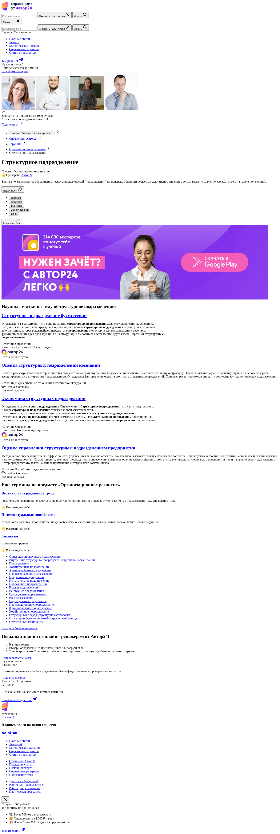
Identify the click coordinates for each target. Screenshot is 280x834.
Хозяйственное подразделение (29, 611)
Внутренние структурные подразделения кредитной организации (52, 560)
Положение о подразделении (28, 584)
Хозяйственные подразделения (29, 566)
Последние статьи (21, 764)
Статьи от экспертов (22, 52)
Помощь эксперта (20, 768)
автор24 (10, 717)
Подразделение (19, 563)
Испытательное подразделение (29, 580)
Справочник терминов (24, 49)
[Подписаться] (21, 124)
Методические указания (24, 747)
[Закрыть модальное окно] (5, 799)
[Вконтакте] (4, 734)
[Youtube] (14, 734)
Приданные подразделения (26, 577)
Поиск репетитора (21, 774)
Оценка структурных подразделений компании (51, 365)
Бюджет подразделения (24, 587)
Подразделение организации (27, 594)
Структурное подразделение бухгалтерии (44, 315)
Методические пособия (24, 45)
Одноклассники (20, 209)
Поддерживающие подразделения (31, 573)
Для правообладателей (23, 781)
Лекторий (15, 744)
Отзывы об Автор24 (22, 761)
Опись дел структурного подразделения (35, 556)
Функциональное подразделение (30, 608)
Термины (15, 144)
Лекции (14, 42)
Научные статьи (19, 38)
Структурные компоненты (26, 621)
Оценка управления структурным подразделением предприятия (68, 447)
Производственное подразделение (31, 604)
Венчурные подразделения (26, 590)
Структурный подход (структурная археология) (40, 615)
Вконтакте (16, 205)
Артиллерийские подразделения (30, 570)
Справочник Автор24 (23, 138)
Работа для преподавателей (27, 784)
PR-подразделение (21, 597)
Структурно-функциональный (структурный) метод (43, 618)
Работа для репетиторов (24, 788)
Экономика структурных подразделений (44, 398)
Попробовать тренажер (17, 657)
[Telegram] (9, 734)
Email (14, 213)
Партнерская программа (25, 791)
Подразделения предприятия (27, 601)
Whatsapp (16, 201)
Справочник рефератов (24, 771)
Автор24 (26, 175)
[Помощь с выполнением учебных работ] (135, 298)
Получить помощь (13, 677)
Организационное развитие (27, 149)
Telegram (16, 197)
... (32, 133)
